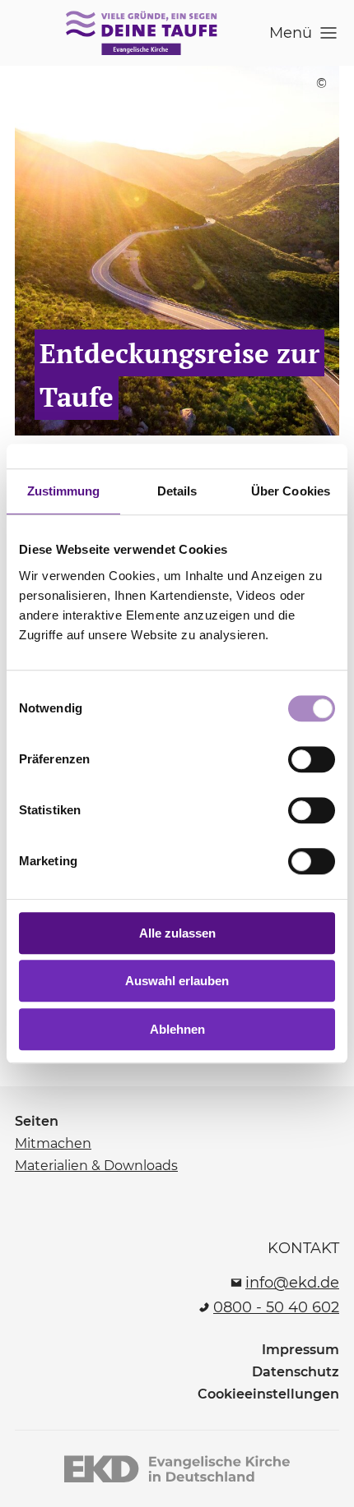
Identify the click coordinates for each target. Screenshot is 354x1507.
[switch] (311, 759)
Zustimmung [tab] (63, 491)
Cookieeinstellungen (268, 1394)
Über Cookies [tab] (290, 491)
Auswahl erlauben (177, 981)
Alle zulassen (177, 933)
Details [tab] (177, 491)
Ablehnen (177, 1029)
